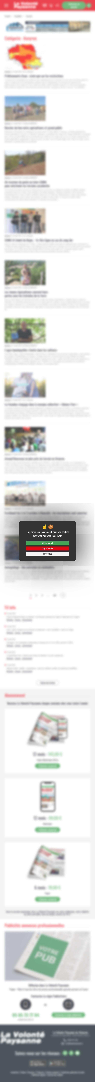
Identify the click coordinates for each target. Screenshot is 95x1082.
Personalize (47, 553)
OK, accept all (47, 543)
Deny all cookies (47, 548)
